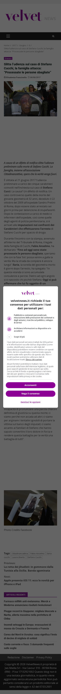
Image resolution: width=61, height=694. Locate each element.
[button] (30, 337)
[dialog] (30, 347)
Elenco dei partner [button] (34, 359)
